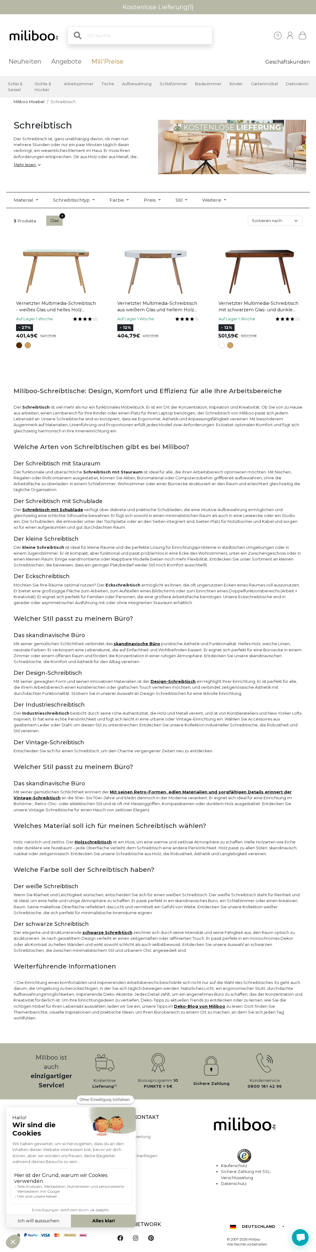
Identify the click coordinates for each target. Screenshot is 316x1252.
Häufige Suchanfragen (134, 1155)
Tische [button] (108, 84)
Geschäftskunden (287, 62)
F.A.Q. (118, 1128)
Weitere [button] (212, 200)
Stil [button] (180, 200)
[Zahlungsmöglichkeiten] (59, 1235)
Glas (54, 220)
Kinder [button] (236, 84)
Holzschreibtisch (93, 842)
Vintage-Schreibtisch (37, 798)
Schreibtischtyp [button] (72, 200)
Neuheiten (25, 61)
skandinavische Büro (137, 643)
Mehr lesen (25, 164)
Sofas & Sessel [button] (15, 87)
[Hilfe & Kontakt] (278, 35)
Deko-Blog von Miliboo (199, 1006)
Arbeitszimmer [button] (79, 84)
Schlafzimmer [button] (173, 84)
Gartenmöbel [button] (264, 84)
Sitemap (121, 1145)
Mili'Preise (107, 61)
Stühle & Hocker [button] (43, 87)
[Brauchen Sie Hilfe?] (300, 1237)
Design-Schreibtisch (173, 681)
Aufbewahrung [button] (137, 84)
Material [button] (24, 200)
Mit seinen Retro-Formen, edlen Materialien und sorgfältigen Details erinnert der (201, 792)
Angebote (66, 61)
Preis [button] (150, 200)
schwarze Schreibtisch (107, 932)
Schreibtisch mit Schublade (52, 509)
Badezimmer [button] (208, 84)
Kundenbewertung (131, 1136)
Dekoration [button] (297, 84)
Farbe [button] (117, 200)
